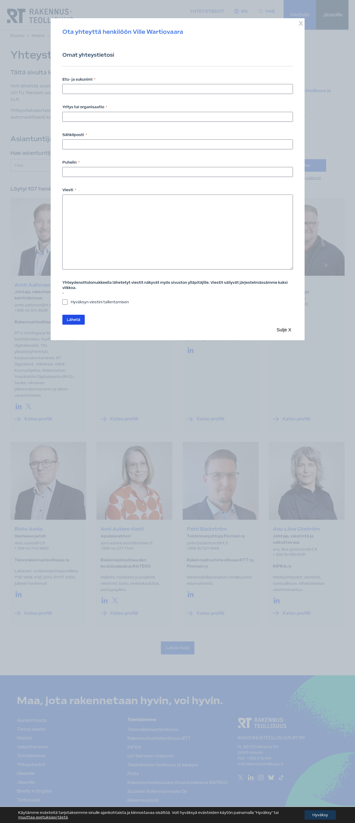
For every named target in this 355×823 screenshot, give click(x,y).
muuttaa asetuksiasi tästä (43, 817)
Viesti (69, 190)
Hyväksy (320, 815)
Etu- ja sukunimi (78, 79)
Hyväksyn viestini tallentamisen (100, 302)
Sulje (284, 329)
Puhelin (71, 162)
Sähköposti (74, 135)
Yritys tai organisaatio (84, 107)
